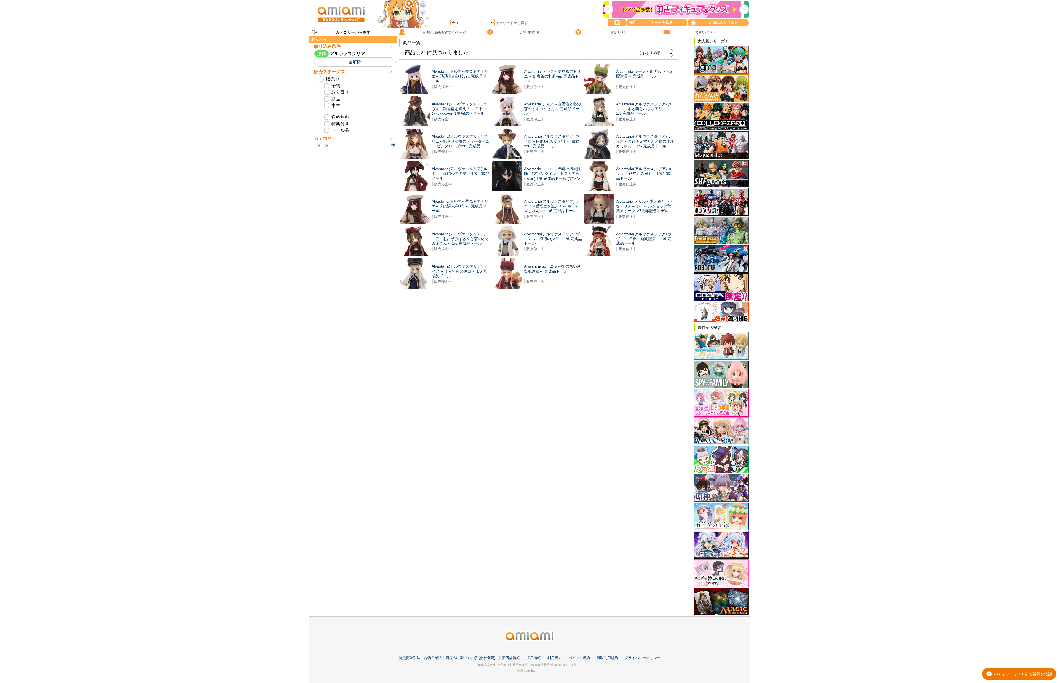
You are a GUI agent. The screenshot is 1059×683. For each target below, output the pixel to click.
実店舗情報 (511, 658)
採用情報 (533, 658)
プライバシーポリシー (642, 658)
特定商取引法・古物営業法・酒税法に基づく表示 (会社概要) (447, 658)
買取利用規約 (607, 658)
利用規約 (554, 658)
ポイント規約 (579, 658)
